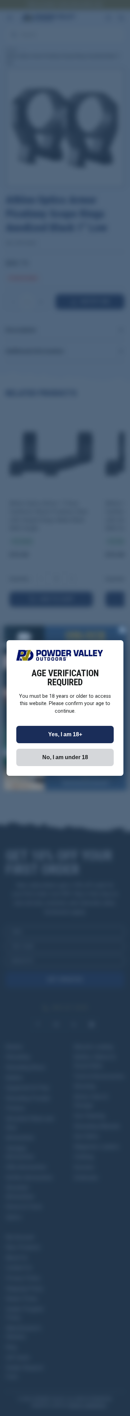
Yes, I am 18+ (65, 734)
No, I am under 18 (65, 757)
